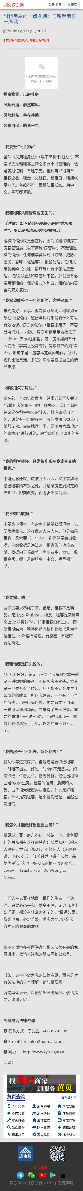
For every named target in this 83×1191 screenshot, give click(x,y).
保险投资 (68, 1113)
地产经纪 (43, 1106)
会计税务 (18, 1106)
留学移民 (18, 1135)
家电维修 (43, 1135)
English (40, 1167)
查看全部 (67, 1097)
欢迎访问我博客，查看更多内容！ (28, 40)
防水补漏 (43, 1127)
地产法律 (43, 1113)
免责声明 (65, 1182)
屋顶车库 (43, 1120)
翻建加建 (68, 1127)
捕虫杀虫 (68, 1135)
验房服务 (18, 1127)
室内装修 (18, 1120)
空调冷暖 (18, 1113)
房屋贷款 (68, 1106)
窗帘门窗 (68, 1120)
